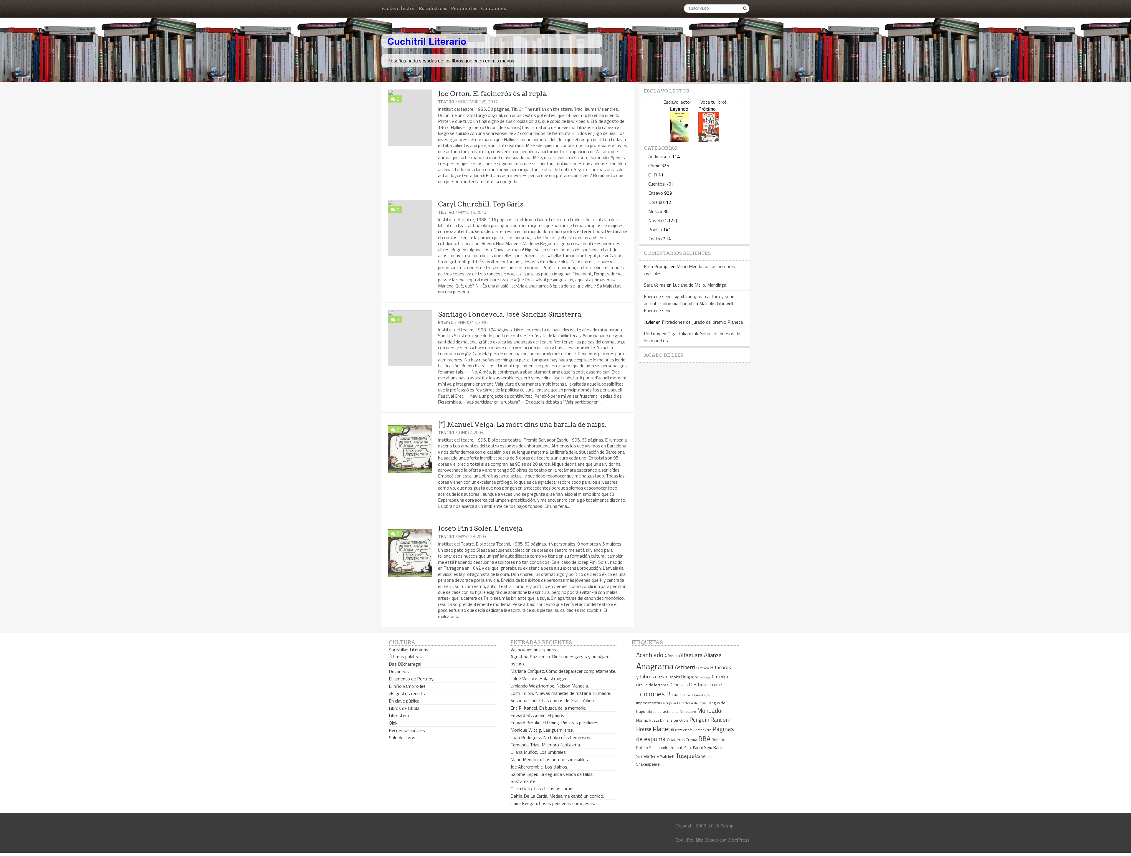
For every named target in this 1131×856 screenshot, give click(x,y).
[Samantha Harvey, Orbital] (679, 139)
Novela (655, 220)
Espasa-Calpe (701, 695)
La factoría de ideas (691, 702)
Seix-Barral (693, 748)
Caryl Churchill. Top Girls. (481, 204)
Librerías (656, 202)
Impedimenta (648, 703)
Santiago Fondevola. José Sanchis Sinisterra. (510, 314)
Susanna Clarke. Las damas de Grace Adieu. (552, 700)
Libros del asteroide (662, 711)
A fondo (671, 656)
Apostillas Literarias (408, 649)
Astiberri (685, 667)
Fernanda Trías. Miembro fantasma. (545, 744)
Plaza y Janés (683, 729)
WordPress (738, 839)
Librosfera (399, 715)
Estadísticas (433, 8)
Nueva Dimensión (663, 720)
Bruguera (689, 676)
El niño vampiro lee (407, 686)
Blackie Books (667, 677)
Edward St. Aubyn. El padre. (537, 715)
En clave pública (404, 700)
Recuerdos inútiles (407, 730)
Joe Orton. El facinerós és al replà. (493, 94)
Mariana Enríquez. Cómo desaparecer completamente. (563, 671)
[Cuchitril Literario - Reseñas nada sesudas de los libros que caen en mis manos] (724, 36)
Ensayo (446, 322)
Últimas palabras (405, 656)
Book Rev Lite (689, 839)
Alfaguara (691, 655)
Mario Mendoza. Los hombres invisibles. (549, 759)
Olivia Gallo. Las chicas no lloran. (541, 788)
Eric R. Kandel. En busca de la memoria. (548, 707)
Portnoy (652, 333)
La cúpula (668, 702)
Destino (697, 684)
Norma (642, 720)
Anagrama (655, 666)
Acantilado (649, 655)
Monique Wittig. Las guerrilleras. (542, 729)
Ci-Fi (652, 174)
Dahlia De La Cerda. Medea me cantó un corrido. (557, 795)
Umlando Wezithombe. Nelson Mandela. (549, 685)
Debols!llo (679, 684)
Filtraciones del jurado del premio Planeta (702, 321)
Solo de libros (402, 737)
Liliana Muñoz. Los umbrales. (538, 752)
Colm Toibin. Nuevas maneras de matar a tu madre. (560, 693)
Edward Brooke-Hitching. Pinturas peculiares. (554, 722)
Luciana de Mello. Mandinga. (700, 284)
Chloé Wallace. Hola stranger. (538, 678)
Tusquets (688, 755)
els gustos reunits (407, 693)
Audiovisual (659, 156)
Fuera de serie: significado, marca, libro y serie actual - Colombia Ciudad (689, 300)
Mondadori (711, 710)
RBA (704, 738)
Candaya (705, 677)
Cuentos (656, 183)
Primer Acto (702, 729)
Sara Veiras (655, 284)
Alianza (713, 655)
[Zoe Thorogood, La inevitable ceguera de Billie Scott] (708, 139)
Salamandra (659, 748)
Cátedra (720, 676)
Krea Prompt (656, 266)
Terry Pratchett (662, 756)
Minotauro (688, 711)
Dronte (714, 684)
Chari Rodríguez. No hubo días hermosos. (550, 737)
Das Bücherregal (405, 663)
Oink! (394, 722)
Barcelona (702, 668)
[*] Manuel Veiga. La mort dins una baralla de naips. (522, 424)
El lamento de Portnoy (411, 678)
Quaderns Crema (682, 739)
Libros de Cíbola (404, 708)
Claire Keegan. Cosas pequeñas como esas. (552, 803)
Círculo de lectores (652, 685)
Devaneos (399, 671)
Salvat (677, 747)
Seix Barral (714, 747)
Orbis (683, 720)
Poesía (655, 229)
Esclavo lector (398, 8)
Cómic (654, 165)
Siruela (642, 756)
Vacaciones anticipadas (533, 649)
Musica (655, 211)
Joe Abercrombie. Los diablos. (539, 766)
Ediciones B (653, 693)
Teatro (446, 101)
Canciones (493, 8)
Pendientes (464, 8)
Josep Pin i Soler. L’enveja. (481, 528)
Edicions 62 (681, 695)
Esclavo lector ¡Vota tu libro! (694, 101)
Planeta (663, 728)
